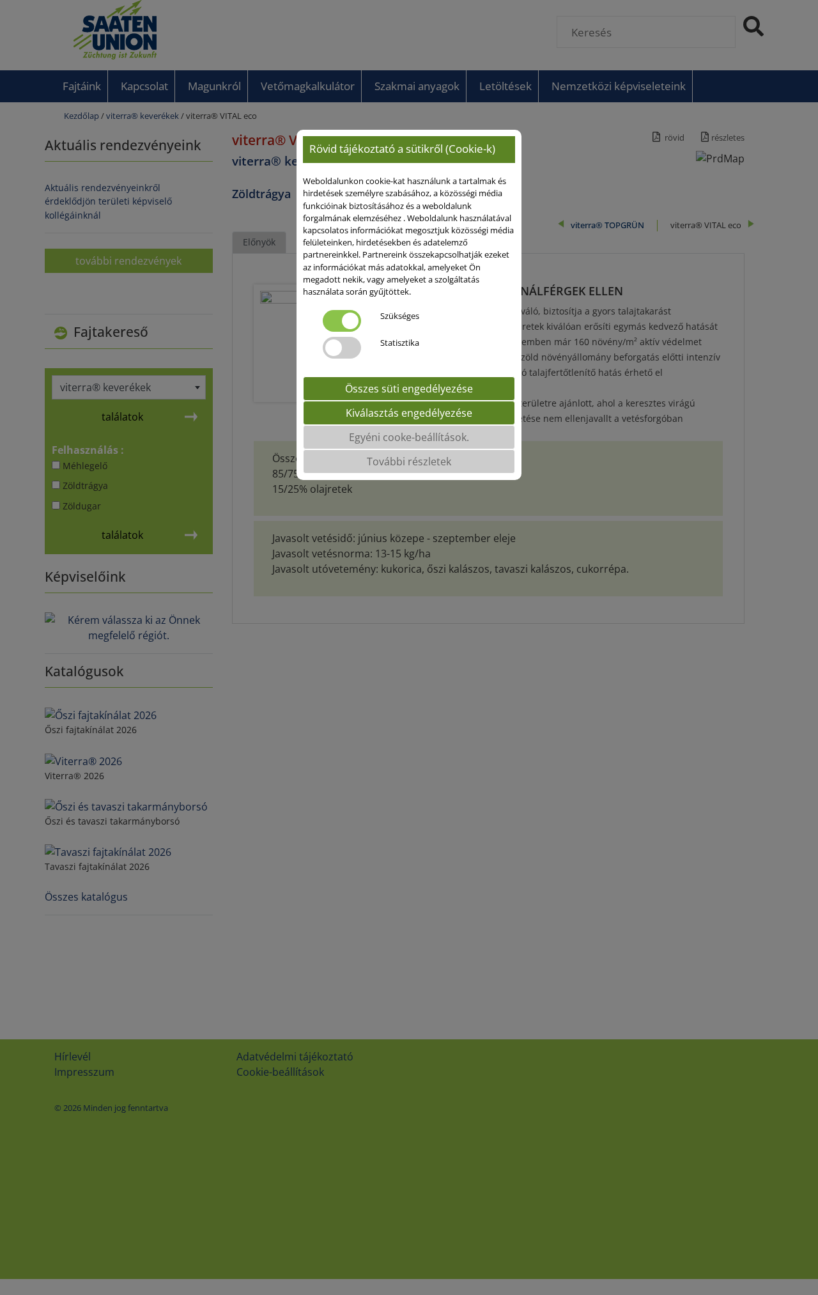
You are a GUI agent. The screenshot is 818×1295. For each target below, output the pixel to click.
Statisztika (399, 342)
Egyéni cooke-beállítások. (409, 437)
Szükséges (399, 316)
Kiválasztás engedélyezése (409, 413)
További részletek (409, 461)
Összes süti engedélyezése (409, 389)
